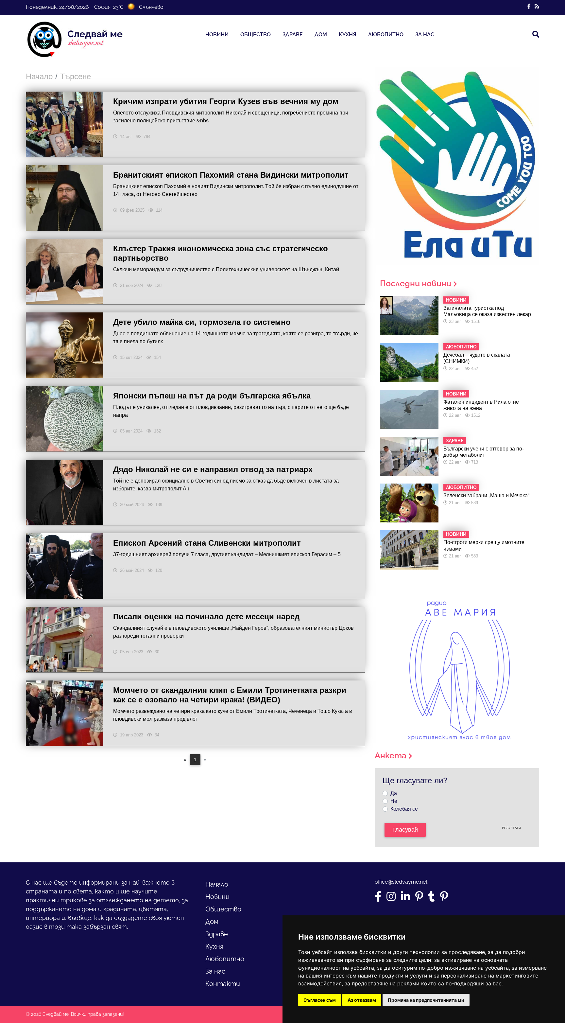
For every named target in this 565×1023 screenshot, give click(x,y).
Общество (255, 34)
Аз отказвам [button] (362, 1000)
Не (393, 801)
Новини (217, 34)
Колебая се (404, 809)
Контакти (222, 984)
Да (393, 793)
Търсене (75, 76)
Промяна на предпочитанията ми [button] (426, 1000)
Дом (321, 34)
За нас (424, 34)
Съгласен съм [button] (319, 1000)
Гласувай (405, 829)
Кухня (347, 34)
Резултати (511, 828)
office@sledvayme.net (401, 882)
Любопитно (385, 34)
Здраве (292, 34)
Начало (39, 76)
